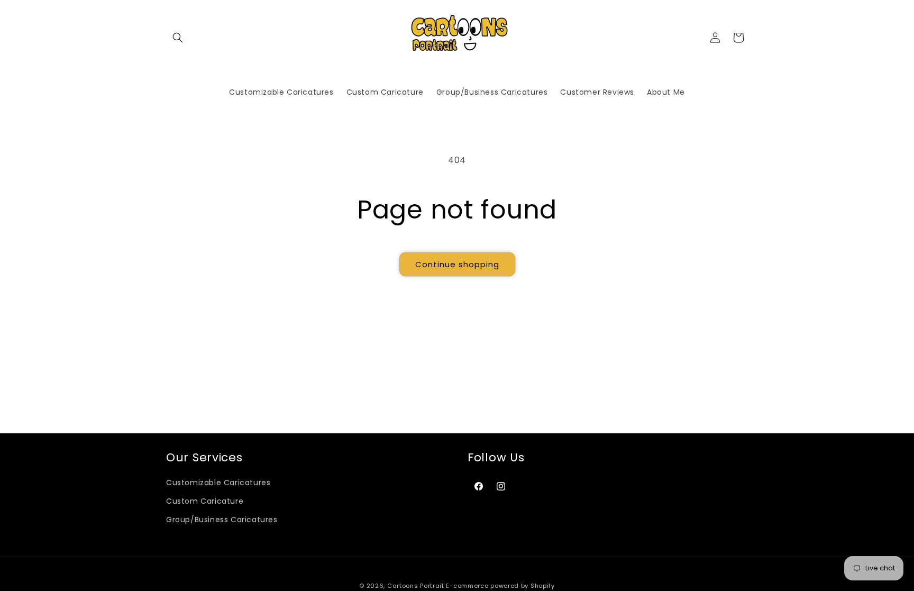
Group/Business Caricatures (222, 519)
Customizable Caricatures (218, 482)
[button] (177, 37)
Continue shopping (457, 264)
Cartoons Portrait (415, 585)
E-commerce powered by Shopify (500, 585)
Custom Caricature (204, 501)
